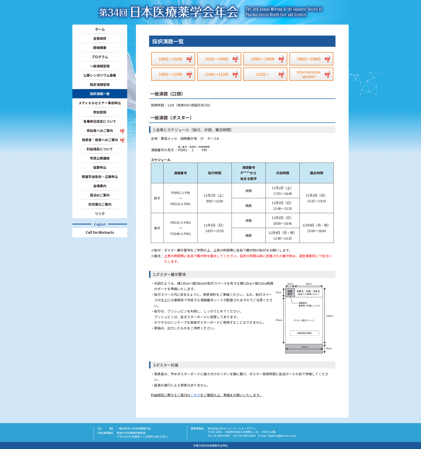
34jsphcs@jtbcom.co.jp (281, 435)
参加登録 (99, 112)
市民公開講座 (100, 158)
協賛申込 (99, 167)
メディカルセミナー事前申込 (99, 103)
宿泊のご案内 (100, 195)
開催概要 (99, 47)
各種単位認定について (99, 121)
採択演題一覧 (100, 93)
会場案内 (99, 185)
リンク (100, 213)
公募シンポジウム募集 (99, 75)
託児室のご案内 (99, 204)
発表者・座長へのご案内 (100, 139)
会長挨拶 (99, 38)
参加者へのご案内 (100, 130)
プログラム (100, 56)
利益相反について (100, 149)
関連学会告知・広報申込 (100, 176)
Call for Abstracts (100, 232)
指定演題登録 (100, 84)
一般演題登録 (100, 66)
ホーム (100, 29)
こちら (195, 395)
